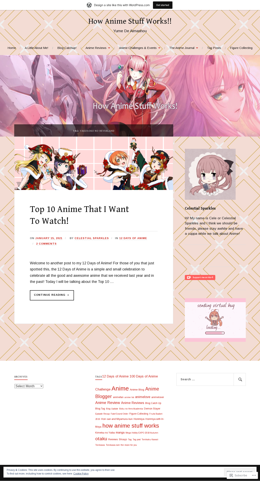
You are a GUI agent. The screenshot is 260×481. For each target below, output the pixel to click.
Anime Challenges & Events (138, 48)
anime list (129, 397)
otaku (101, 438)
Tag (130, 439)
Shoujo (123, 439)
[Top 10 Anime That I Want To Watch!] (93, 189)
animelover (157, 397)
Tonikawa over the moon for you (121, 445)
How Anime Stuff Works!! (130, 21)
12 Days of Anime (133, 238)
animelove (142, 397)
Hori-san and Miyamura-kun (117, 419)
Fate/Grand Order (119, 414)
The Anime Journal (181, 48)
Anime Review (107, 402)
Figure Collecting (241, 48)
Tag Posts (214, 48)
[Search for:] (211, 379)
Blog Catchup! (67, 48)
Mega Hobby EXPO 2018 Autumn (142, 432)
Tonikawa (100, 445)
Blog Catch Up (153, 403)
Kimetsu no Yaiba (105, 432)
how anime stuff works (130, 425)
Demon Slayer (152, 408)
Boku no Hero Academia (131, 408)
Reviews (113, 439)
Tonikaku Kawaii (150, 439)
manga (120, 432)
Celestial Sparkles (92, 238)
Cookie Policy (81, 473)
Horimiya (139, 418)
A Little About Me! (36, 48)
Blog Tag (100, 408)
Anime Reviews (96, 48)
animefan (118, 397)
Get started (162, 5)
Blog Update (112, 408)
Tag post (137, 439)
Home (12, 48)
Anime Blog (137, 389)
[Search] (240, 379)
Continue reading (48, 296)
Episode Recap (102, 414)
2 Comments (46, 243)
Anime (120, 388)
